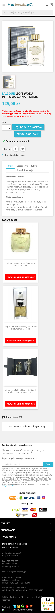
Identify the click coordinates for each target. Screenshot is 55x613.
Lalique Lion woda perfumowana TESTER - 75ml (20, 264)
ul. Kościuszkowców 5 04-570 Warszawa (11, 554)
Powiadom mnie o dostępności (21, 277)
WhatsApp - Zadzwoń (11, 566)
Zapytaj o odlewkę (28, 134)
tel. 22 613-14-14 (9, 563)
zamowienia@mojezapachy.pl (14, 572)
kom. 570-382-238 (10, 582)
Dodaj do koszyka (28, 127)
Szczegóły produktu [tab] (27, 165)
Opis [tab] (10, 165)
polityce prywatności (9, 486)
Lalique (8, 93)
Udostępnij (15, 148)
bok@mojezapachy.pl (10, 580)
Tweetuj (22, 148)
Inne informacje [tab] (25, 170)
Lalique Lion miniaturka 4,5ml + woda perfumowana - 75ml (20, 327)
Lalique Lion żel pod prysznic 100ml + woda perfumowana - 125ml (20, 391)
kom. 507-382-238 (10, 561)
